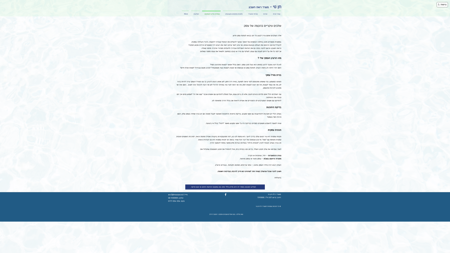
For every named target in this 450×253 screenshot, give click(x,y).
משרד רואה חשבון (259, 7)
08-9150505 (173, 198)
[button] (264, 13)
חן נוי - (275, 7)
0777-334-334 (174, 201)
